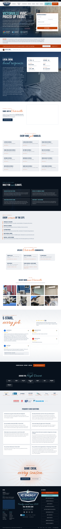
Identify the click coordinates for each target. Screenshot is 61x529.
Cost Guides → (50, 503)
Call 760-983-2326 (46, 46)
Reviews (29, 3)
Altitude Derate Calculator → (50, 509)
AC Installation (5, 514)
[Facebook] (24, 512)
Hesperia (10, 514)
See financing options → (39, 365)
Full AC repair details (50, 426)
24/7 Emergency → (49, 495)
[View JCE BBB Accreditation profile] (14, 394)
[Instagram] (27, 512)
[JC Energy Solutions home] (7, 4)
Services (13, 3)
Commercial (24, 3)
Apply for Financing (51, 0)
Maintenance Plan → (50, 512)
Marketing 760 (56, 527)
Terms (46, 527)
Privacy (44, 527)
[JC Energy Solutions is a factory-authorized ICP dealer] (28, 401)
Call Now (57, 0)
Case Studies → (50, 517)
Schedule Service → (50, 492)
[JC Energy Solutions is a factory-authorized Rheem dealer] (22, 401)
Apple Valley (11, 515)
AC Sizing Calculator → (49, 506)
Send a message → (35, 478)
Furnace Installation (4, 517)
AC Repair (4, 513)
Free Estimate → (55, 4)
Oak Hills (10, 513)
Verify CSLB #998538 (25, 516)
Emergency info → (55, 46)
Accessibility (49, 527)
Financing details (37, 453)
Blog (38, 527)
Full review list (9, 449)
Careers (33, 3)
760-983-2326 (48, 4)
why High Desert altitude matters (47, 442)
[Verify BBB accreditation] (22, 515)
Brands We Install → (50, 520)
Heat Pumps (4, 519)
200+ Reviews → (50, 514)
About (37, 3)
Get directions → (6, 509)
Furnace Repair (5, 515)
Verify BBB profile (31, 516)
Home (3, 10)
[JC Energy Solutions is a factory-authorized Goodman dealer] (16, 401)
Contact (41, 3)
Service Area (19, 4)
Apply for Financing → (50, 498)
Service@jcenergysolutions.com (28, 509)
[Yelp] (32, 512)
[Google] (29, 512)
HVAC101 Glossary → (50, 523)
